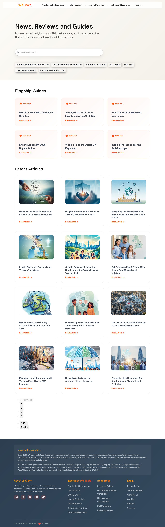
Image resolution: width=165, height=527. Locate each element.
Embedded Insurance (120, 5)
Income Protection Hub (52, 70)
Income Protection (96, 5)
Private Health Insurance (79, 486)
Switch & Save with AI (77, 508)
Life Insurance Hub (26, 70)
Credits (130, 499)
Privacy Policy (133, 486)
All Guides (114, 64)
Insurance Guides (105, 486)
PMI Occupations (105, 510)
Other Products (75, 503)
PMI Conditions (104, 506)
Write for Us (132, 495)
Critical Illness (74, 495)
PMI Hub (128, 64)
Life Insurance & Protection (67, 64)
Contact (131, 503)
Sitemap (131, 508)
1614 (24, 423)
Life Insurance (76, 5)
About (138, 5)
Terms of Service (135, 490)
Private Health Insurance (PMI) (32, 64)
